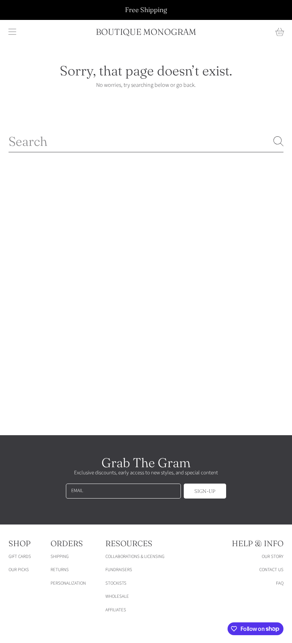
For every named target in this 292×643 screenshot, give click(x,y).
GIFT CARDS (20, 556)
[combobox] (146, 141)
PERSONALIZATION (68, 583)
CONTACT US (271, 569)
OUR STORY (272, 556)
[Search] (278, 141)
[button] (12, 32)
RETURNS (60, 569)
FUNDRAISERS (118, 569)
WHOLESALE (117, 596)
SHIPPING (60, 556)
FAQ (279, 583)
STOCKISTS (115, 583)
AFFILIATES (115, 610)
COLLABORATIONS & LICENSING (135, 556)
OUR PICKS (19, 569)
